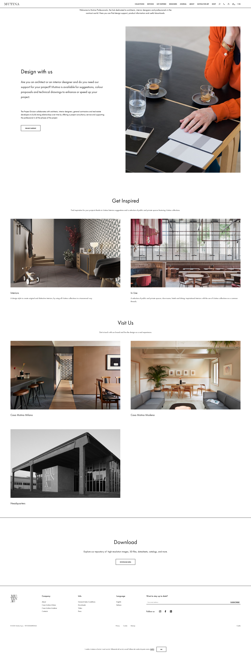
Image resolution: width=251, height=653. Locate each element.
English (118, 623)
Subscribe (235, 623)
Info (152, 649)
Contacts (45, 632)
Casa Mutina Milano (49, 626)
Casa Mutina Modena (49, 629)
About (44, 623)
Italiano (118, 626)
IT (237, 4)
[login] (228, 4)
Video (80, 629)
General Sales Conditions (86, 623)
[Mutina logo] (26, 620)
